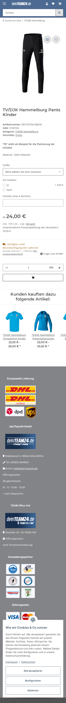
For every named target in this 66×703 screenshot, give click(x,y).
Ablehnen (33, 690)
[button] (47, 3)
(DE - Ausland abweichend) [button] (20, 252)
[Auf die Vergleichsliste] (47, 39)
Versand (30, 223)
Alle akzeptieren (33, 670)
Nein (9, 189)
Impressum (12, 661)
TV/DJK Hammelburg (26, 131)
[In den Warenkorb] (5, 31)
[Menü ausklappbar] (4, 2)
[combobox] (33, 171)
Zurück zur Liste (13, 20)
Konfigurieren (33, 680)
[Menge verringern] (6, 267)
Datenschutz (28, 661)
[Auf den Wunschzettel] (56, 39)
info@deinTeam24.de (25, 468)
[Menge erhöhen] (59, 267)
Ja (35, 185)
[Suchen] (59, 12)
